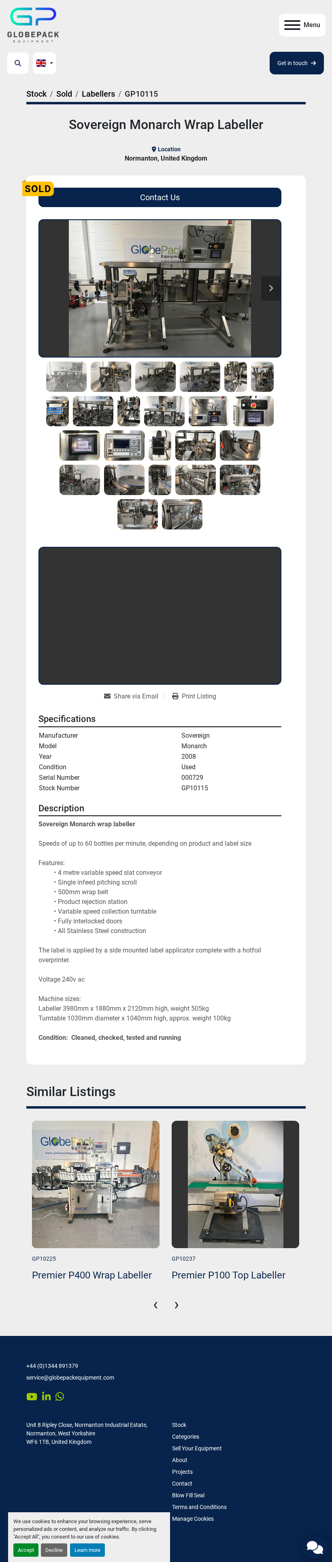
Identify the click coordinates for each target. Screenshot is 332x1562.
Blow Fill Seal (188, 1495)
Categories (185, 1436)
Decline (54, 1550)
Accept (26, 1550)
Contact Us (160, 197)
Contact (182, 1483)
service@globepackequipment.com (70, 1377)
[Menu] (292, 25)
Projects (182, 1472)
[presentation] (155, 1304)
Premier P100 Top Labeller (89, 1275)
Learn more (87, 1550)
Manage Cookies (193, 1518)
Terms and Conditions (199, 1507)
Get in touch (292, 63)
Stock (179, 1425)
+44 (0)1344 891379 (52, 1366)
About (179, 1460)
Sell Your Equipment (197, 1448)
